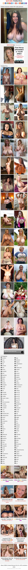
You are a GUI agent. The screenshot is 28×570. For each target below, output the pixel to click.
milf (17, 365)
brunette (4, 392)
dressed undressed (6, 413)
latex (3, 461)
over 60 (18, 398)
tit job (17, 446)
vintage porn (19, 455)
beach (3, 369)
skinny (17, 430)
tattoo (17, 440)
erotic (3, 419)
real (17, 413)
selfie (17, 419)
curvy (3, 411)
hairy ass (4, 444)
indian (3, 455)
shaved (18, 425)
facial (3, 423)
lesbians (18, 360)
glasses (4, 436)
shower (18, 426)
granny (4, 440)
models (18, 369)
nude (17, 381)
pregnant (18, 407)
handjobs (4, 446)
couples (4, 404)
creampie (4, 405)
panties (18, 402)
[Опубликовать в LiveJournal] (14, 3)
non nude (18, 379)
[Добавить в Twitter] (24, 3)
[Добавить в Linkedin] (12, 3)
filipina (3, 428)
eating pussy (5, 415)
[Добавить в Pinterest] (16, 3)
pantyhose (18, 404)
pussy (17, 411)
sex (17, 421)
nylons (17, 382)
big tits (3, 377)
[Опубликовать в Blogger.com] (3, 3)
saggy (17, 417)
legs (17, 358)
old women (18, 386)
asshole (4, 365)
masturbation (19, 363)
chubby (4, 396)
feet (3, 426)
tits (16, 448)
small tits (18, 434)
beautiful (4, 371)
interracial (4, 457)
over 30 (18, 392)
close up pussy (5, 402)
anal (3, 360)
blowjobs (4, 384)
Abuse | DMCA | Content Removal (8, 565)
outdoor (18, 390)
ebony (3, 417)
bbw (3, 367)
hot (3, 451)
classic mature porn (7, 398)
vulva (17, 457)
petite (17, 405)
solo (17, 436)
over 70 (18, 400)
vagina (17, 453)
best (3, 373)
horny (3, 449)
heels (3, 448)
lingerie (18, 361)
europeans (4, 421)
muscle (17, 373)
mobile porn (19, 367)
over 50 (18, 396)
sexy (17, 423)
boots (3, 388)
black (3, 381)
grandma (4, 438)
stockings (18, 438)
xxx (17, 463)
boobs (3, 386)
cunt (3, 409)
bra (3, 390)
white (17, 459)
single (17, 428)
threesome (18, 444)
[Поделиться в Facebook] (6, 3)
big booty (4, 375)
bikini (3, 379)
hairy (3, 442)
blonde (4, 382)
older (17, 388)
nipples (18, 377)
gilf (3, 432)
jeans (3, 459)
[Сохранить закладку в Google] (8, 3)
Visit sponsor (18, 45)
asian (3, 361)
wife (17, 461)
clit (3, 400)
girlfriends (4, 434)
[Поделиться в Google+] (10, 3)
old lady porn (19, 384)
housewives (5, 453)
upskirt (17, 451)
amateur (4, 358)
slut (17, 432)
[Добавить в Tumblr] (22, 3)
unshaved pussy (20, 449)
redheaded (18, 415)
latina (3, 463)
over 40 (18, 394)
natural (17, 375)
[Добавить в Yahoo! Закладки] (26, 3)
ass (3, 363)
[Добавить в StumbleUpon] (20, 3)
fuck (3, 430)
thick (17, 442)
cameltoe (4, 394)
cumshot (4, 407)
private (17, 409)
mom (17, 371)
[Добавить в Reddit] (18, 3)
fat (2, 425)
